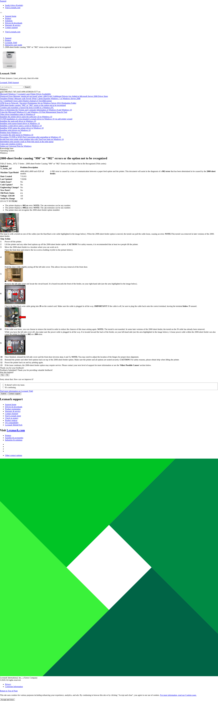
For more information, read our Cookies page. (178, 695)
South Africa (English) (14, 5)
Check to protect (11, 418)
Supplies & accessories (14, 438)
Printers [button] (8, 18)
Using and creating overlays (11, 144)
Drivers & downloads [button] (13, 23)
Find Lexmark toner (13, 416)
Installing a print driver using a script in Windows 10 (21, 126)
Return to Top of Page (9, 691)
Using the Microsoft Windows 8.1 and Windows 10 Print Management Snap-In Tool (33, 112)
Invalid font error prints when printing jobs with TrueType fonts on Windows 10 (32, 139)
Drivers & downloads (13, 407)
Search (27, 87)
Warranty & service (12, 411)
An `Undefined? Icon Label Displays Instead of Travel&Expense (26, 101)
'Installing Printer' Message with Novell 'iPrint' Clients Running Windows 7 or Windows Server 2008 (40, 98)
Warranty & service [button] (12, 25)
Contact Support (11, 414)
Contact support (14, 394)
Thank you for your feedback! (12, 368)
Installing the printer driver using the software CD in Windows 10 (26, 117)
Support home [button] (10, 16)
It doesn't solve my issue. (15, 385)
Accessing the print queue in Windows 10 (16, 135)
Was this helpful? (7, 372)
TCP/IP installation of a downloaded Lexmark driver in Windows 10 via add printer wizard (36, 119)
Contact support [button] (11, 27)
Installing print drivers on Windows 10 (15, 130)
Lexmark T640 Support (9, 82)
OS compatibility (12, 423)
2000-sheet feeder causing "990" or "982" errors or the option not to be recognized (33, 105)
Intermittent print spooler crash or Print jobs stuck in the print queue (26, 142)
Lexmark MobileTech (13, 425)
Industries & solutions (13, 440)
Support (8, 38)
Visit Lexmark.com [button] (12, 8)
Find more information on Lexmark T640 (16, 391)
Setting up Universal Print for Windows (15, 146)
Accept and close (7, 700)
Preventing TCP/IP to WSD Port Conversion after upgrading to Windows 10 (30, 137)
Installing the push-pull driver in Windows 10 (18, 121)
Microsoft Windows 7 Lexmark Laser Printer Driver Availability (25, 94)
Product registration (13, 409)
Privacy (8, 684)
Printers (8, 40)
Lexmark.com (16, 430)
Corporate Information (14, 687)
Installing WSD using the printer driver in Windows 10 (22, 128)
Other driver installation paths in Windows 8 (17, 114)
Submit (3, 394)
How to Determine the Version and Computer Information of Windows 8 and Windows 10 (36, 110)
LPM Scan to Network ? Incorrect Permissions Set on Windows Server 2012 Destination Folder (38, 103)
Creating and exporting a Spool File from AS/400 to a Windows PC (27, 108)
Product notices (11, 420)
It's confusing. (10, 387)
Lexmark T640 (11, 43)
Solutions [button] (8, 21)
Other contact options (13, 455)
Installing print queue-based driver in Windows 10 (20, 123)
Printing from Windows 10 (10, 132)
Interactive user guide (13, 45)
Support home (10, 404)
